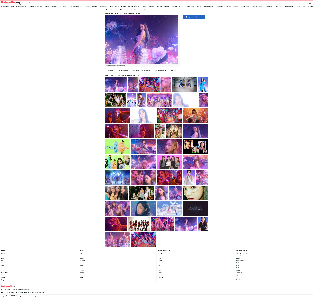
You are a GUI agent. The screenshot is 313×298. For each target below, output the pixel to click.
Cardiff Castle (85, 6)
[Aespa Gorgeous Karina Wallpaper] (175, 193)
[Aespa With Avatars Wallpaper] (117, 177)
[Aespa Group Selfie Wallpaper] (116, 193)
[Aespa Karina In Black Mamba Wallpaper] (186, 224)
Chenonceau (269, 6)
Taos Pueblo (151, 6)
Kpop (2, 255)
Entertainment (5, 275)
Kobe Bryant (136, 70)
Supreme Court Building (134, 6)
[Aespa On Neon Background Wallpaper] (117, 162)
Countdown (161, 275)
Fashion (82, 272)
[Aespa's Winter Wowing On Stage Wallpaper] (195, 162)
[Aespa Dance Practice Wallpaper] (184, 84)
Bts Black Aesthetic (241, 260)
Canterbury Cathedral (163, 6)
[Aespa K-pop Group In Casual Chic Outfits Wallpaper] (195, 193)
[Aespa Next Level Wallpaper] (174, 131)
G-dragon (238, 258)
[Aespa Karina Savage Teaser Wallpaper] (203, 84)
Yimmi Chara (278, 6)
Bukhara (123, 6)
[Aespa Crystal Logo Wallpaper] (195, 208)
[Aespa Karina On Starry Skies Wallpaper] (195, 131)
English (81, 280)
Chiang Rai (174, 6)
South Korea (239, 280)
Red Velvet (239, 263)
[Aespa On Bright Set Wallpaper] (169, 208)
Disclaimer (16, 292)
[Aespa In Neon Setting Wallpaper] (149, 84)
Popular (44, 292)
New (40, 292)
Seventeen (239, 272)
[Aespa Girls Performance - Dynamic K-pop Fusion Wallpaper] (143, 115)
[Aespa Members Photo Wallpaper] (141, 193)
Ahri (81, 253)
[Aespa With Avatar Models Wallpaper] (115, 100)
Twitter (3, 277)
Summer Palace (245, 6)
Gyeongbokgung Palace (51, 6)
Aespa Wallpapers (120, 10)
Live (81, 268)
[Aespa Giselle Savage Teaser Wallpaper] (203, 224)
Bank (159, 263)
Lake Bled (198, 6)
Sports (173, 70)
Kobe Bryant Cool (148, 70)
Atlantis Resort (64, 6)
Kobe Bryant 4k (162, 70)
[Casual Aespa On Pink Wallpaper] (169, 162)
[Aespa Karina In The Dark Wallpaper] (116, 131)
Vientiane (228, 6)
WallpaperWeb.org (109, 10)
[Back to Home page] (10, 3)
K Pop (2, 270)
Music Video (4, 272)
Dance (81, 277)
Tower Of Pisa (219, 6)
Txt (237, 277)
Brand (2, 268)
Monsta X (238, 255)
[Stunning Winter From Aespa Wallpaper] (143, 162)
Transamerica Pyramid (258, 6)
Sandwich (160, 253)
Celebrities (160, 277)
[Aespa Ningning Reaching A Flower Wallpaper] (202, 177)
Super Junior (239, 275)
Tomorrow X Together (242, 253)
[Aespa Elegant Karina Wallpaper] (161, 193)
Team (159, 265)
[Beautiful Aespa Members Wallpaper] (169, 115)
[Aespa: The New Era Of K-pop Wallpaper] (185, 100)
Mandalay (235, 6)
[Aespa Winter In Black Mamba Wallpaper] (203, 100)
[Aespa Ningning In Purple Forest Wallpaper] (143, 146)
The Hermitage (190, 6)
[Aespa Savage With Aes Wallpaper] (139, 224)
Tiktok (3, 265)
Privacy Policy (30, 292)
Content (160, 260)
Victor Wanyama (289, 6)
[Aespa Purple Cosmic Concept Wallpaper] (131, 100)
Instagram (82, 260)
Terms (36, 292)
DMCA (21, 292)
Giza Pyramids (103, 6)
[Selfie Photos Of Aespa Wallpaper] (195, 146)
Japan (159, 268)
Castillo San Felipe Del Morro (35, 6)
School (159, 280)
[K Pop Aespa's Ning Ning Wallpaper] (117, 146)
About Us (3, 292)
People (159, 270)
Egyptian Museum (21, 6)
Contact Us (10, 292)
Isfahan (181, 6)
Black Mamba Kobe (123, 70)
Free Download (194, 17)
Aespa (111, 70)
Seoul (2, 260)
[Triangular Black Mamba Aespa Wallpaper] (169, 177)
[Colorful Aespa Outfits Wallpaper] (162, 224)
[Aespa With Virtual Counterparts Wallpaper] (159, 100)
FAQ (25, 292)
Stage (2, 280)
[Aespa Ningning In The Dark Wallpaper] (117, 115)
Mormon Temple (75, 6)
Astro (237, 265)
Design (159, 255)
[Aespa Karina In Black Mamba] (116, 84)
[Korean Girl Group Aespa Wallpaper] (117, 208)
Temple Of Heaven (208, 6)
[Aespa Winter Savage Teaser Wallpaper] (189, 177)
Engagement (83, 270)
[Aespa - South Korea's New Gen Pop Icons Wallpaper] (195, 115)
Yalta (144, 6)
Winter (3, 258)
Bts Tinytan (239, 268)
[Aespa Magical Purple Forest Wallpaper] (133, 84)
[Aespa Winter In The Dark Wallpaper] (116, 224)
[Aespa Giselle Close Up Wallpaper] (169, 146)
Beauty (81, 265)
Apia (12, 6)
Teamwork (82, 255)
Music (2, 263)
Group (159, 258)
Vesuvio (298, 6)
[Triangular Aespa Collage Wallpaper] (143, 177)
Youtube (82, 258)
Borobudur (94, 6)
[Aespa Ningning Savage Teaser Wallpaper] (141, 100)
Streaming (82, 275)
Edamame (160, 272)
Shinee (238, 270)
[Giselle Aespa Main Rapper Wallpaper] (143, 208)
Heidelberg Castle (114, 6)
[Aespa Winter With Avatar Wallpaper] (160, 131)
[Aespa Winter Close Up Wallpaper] (165, 84)
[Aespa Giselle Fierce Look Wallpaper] (141, 131)
